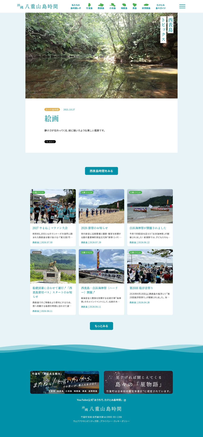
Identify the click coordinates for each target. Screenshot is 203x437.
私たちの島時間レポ (76, 6)
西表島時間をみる (101, 171)
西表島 (101, 8)
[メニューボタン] (182, 6)
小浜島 (112, 8)
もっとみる (101, 326)
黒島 (135, 8)
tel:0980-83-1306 (113, 416)
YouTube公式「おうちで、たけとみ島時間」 (101, 400)
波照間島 (146, 8)
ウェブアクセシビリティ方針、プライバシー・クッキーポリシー (101, 421)
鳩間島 (124, 8)
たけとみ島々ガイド (161, 6)
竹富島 (89, 8)
